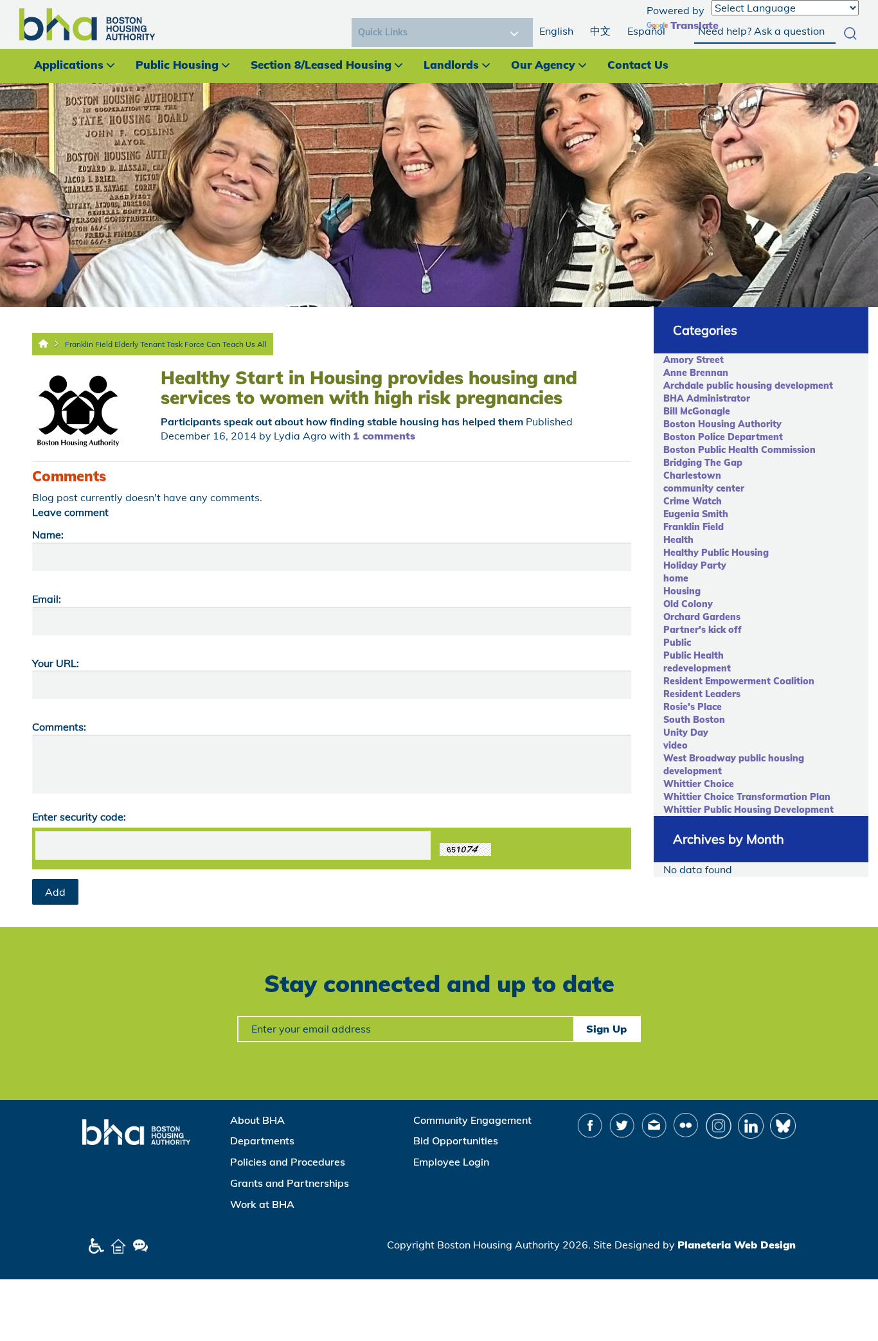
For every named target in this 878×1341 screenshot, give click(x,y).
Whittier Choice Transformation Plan (746, 797)
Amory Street (693, 360)
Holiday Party (694, 565)
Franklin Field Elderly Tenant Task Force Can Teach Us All (166, 344)
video (675, 745)
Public (677, 642)
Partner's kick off (702, 629)
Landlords (451, 64)
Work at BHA (262, 1204)
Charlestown (692, 475)
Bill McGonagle (696, 411)
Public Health (693, 655)
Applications (68, 64)
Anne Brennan (695, 372)
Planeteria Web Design (736, 1244)
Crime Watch (692, 501)
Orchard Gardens (701, 617)
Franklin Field (693, 527)
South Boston (694, 719)
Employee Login (451, 1161)
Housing (682, 591)
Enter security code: (79, 816)
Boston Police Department (723, 437)
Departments (262, 1140)
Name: (48, 534)
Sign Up (606, 1028)
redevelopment (697, 668)
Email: (46, 598)
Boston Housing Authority (722, 424)
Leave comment (70, 512)
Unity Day (685, 732)
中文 (600, 30)
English (556, 30)
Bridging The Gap (702, 462)
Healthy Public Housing (716, 552)
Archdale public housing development (748, 385)
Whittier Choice (698, 784)
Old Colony (688, 604)
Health (678, 540)
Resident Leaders (701, 694)
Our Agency (543, 64)
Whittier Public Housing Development (748, 809)
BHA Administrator (706, 398)
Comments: (59, 726)
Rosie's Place (692, 707)
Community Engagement (472, 1120)
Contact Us (637, 64)
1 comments (384, 435)
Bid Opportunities (455, 1140)
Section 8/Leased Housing (321, 64)
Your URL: (55, 663)
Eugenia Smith (695, 514)
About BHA (257, 1120)
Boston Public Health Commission (739, 450)
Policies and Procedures (287, 1161)
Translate (694, 25)
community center (703, 488)
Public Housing (177, 64)
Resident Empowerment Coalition (738, 681)
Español (646, 30)
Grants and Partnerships (289, 1183)
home (675, 578)
